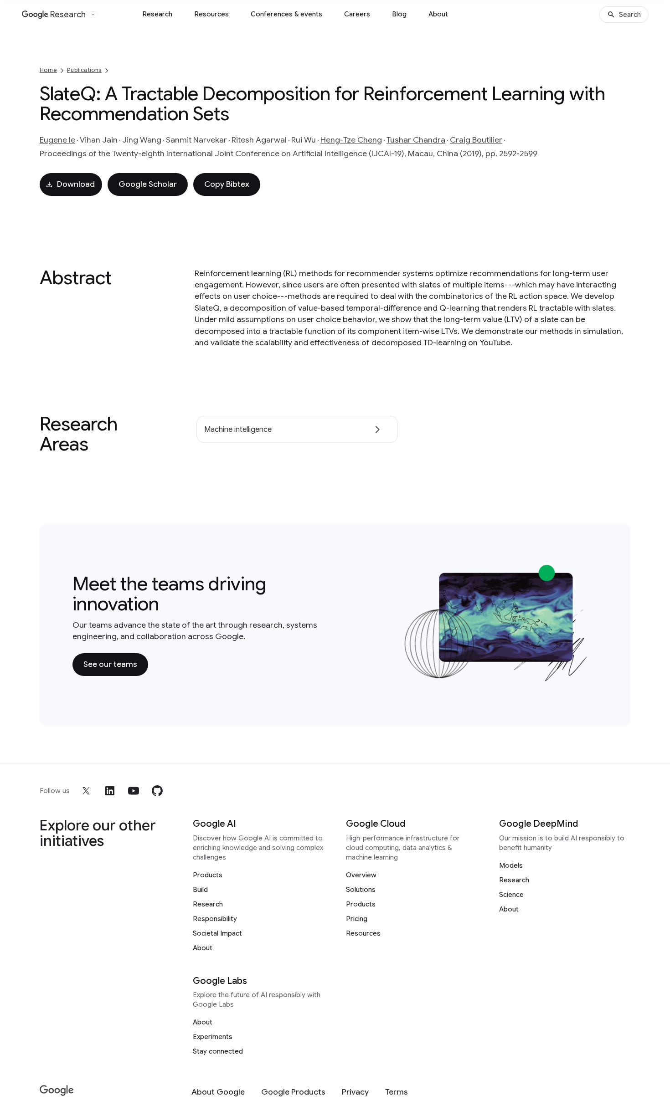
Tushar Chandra (416, 140)
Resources (211, 14)
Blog (399, 14)
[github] (157, 791)
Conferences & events (286, 14)
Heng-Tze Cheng (351, 140)
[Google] (57, 1090)
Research (157, 14)
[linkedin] (110, 791)
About (438, 14)
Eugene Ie (57, 140)
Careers (357, 14)
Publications (84, 70)
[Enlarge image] (584, 677)
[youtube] (133, 791)
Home (48, 70)
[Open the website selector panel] (93, 14)
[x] (86, 791)
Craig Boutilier (476, 140)
